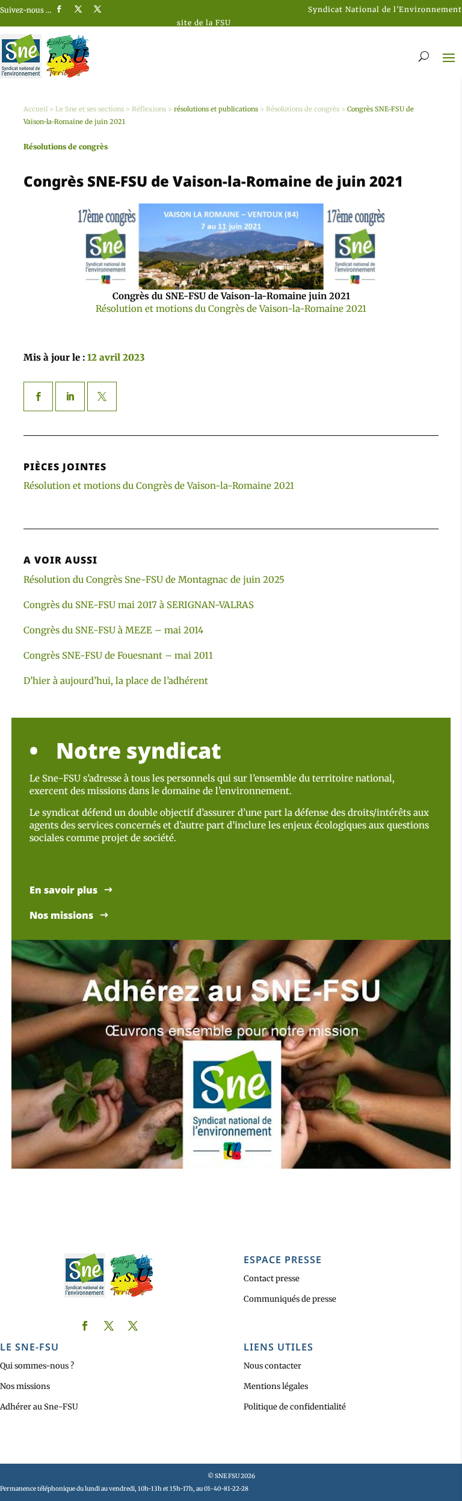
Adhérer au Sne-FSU (39, 1407)
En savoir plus (63, 890)
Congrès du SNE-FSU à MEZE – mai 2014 (113, 630)
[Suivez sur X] (78, 9)
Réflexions (149, 109)
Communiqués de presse (290, 1299)
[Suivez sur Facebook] (59, 9)
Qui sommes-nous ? (37, 1366)
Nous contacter (272, 1366)
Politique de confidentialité (295, 1407)
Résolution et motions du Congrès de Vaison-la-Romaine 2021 (231, 308)
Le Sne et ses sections (89, 109)
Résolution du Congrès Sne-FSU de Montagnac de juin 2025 (154, 579)
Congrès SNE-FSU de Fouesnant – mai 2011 (118, 655)
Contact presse (272, 1278)
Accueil (35, 109)
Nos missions (61, 915)
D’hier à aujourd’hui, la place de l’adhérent (115, 680)
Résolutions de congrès (302, 109)
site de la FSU (204, 22)
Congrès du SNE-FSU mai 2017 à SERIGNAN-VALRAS (138, 605)
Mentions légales (276, 1386)
